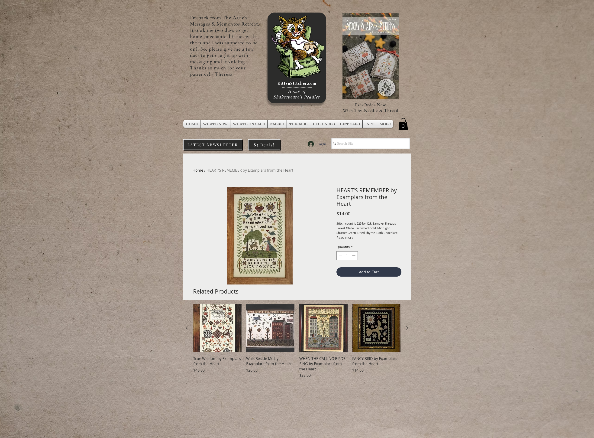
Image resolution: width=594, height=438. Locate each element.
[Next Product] (407, 328)
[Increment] (354, 256)
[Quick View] (217, 328)
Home (198, 170)
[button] (298, 124)
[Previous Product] (186, 328)
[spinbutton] (347, 256)
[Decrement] (340, 256)
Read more (344, 237)
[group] (297, 341)
